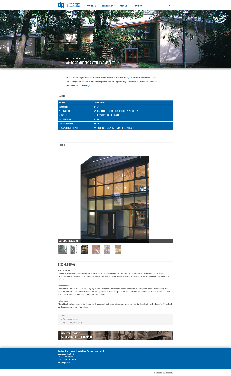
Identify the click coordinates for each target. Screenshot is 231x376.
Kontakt (139, 5)
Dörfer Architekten (70, 319)
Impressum (158, 373)
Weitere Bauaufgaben (75, 58)
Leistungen (107, 5)
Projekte (91, 5)
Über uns (124, 5)
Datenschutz (168, 373)
